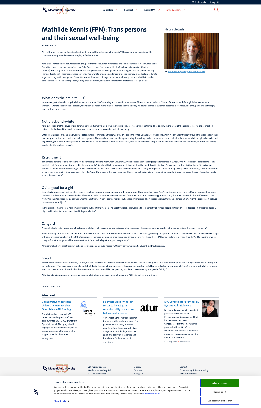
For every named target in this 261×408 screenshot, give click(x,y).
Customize (218, 392)
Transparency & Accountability (194, 370)
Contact (183, 366)
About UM (149, 10)
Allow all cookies (219, 383)
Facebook (138, 370)
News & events (173, 10)
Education (108, 10)
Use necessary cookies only (220, 400)
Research (128, 10)
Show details (60, 401)
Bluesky (137, 366)
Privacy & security (188, 373)
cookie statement (151, 393)
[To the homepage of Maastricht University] (59, 10)
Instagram (138, 373)
